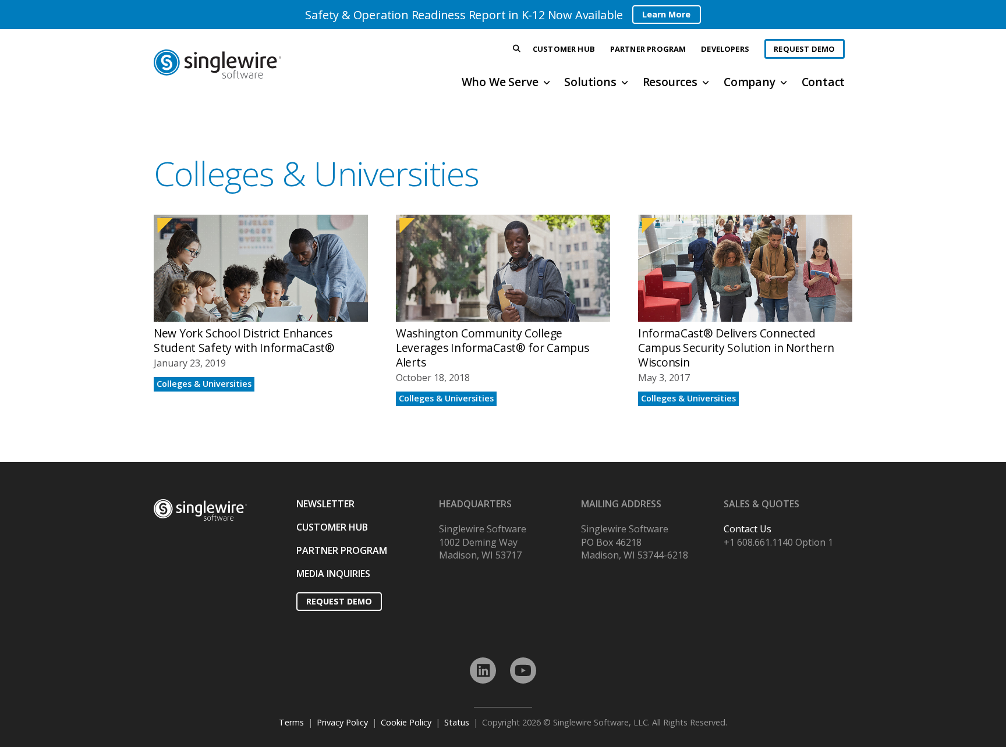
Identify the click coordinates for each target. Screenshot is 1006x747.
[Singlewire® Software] (260, 64)
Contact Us (747, 528)
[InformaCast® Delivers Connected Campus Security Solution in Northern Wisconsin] (745, 310)
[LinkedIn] (483, 670)
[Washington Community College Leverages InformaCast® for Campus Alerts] (503, 310)
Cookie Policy (406, 722)
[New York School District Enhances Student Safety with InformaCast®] (261, 310)
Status (456, 722)
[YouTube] (523, 670)
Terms (291, 722)
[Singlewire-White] (200, 510)
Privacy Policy (342, 722)
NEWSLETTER (325, 503)
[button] (517, 49)
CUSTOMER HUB (332, 527)
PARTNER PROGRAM (341, 550)
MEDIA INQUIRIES (333, 573)
